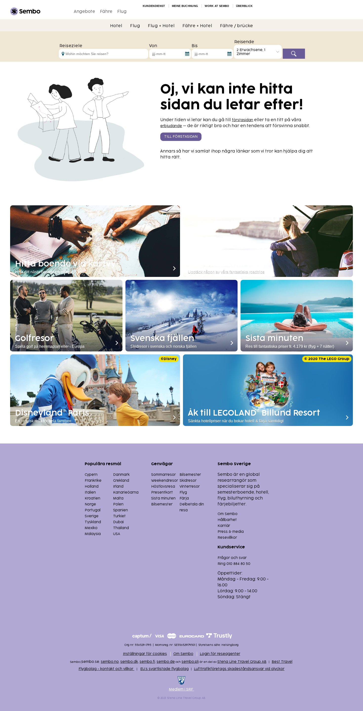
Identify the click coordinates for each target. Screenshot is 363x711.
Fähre (106, 12)
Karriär (224, 525)
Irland (118, 486)
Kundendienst (154, 5)
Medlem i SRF (181, 689)
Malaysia (93, 534)
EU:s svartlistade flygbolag (164, 669)
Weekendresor (164, 480)
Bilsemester (190, 474)
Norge (90, 504)
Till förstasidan (181, 136)
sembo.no (110, 661)
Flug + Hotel (161, 26)
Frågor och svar (232, 557)
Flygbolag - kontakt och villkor (106, 669)
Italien (90, 492)
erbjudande (171, 126)
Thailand (121, 528)
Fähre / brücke (236, 26)
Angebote (84, 12)
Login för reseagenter (220, 653)
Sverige (92, 516)
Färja (184, 498)
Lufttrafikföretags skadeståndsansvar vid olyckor (239, 669)
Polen (118, 504)
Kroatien (92, 498)
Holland (92, 486)
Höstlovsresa (163, 486)
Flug (122, 12)
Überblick (244, 5)
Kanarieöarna (126, 492)
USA (116, 534)
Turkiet (119, 516)
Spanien (120, 510)
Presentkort (162, 492)
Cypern (91, 474)
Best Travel (282, 661)
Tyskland (93, 522)
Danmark (121, 474)
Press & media (231, 531)
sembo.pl (190, 661)
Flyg (183, 492)
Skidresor (188, 480)
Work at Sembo (217, 5)
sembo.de (166, 661)
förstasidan (242, 120)
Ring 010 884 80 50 (234, 563)
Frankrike (93, 480)
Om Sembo (228, 514)
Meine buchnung (185, 5)
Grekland (121, 480)
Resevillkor (227, 537)
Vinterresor (190, 486)
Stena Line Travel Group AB (241, 661)
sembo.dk (129, 661)
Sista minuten (163, 498)
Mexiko (91, 528)
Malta (118, 498)
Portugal (93, 510)
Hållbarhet (227, 519)
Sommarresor (163, 474)
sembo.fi (147, 661)
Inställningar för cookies (145, 653)
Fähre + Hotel (197, 26)
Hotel (116, 26)
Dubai (118, 522)
